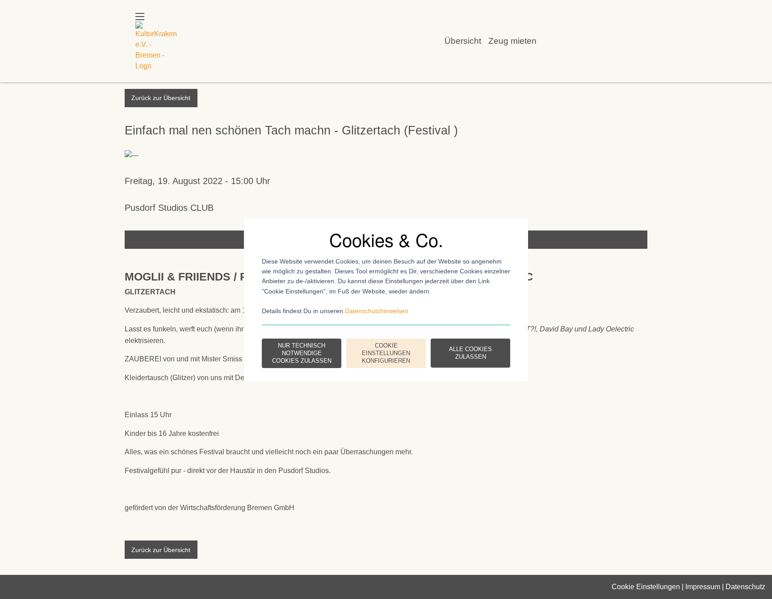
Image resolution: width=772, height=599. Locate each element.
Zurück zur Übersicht (160, 97)
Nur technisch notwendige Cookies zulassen (301, 353)
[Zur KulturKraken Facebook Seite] (553, 40)
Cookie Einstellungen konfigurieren (386, 353)
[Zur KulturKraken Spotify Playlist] (628, 40)
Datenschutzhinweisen (376, 310)
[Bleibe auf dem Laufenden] (603, 40)
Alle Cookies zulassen (470, 353)
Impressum (702, 587)
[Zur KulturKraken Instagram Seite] (578, 40)
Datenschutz (745, 587)
